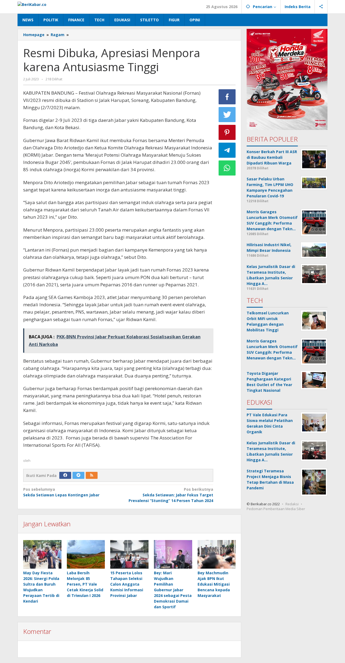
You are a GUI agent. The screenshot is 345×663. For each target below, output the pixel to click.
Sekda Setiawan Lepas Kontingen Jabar (61, 492)
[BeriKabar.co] (32, 3)
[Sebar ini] (227, 96)
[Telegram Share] (227, 150)
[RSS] (92, 475)
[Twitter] (78, 475)
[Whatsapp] (227, 168)
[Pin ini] (227, 132)
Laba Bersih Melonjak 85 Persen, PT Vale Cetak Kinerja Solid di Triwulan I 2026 (85, 584)
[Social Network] (321, 6)
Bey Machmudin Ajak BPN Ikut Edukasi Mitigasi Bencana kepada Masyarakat (214, 584)
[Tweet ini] (227, 114)
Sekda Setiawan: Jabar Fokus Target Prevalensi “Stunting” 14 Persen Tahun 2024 (171, 495)
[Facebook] (65, 475)
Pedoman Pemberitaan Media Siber (276, 508)
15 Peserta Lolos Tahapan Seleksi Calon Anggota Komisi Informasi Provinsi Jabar (126, 584)
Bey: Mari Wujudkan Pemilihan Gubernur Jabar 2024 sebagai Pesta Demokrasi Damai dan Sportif (173, 589)
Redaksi (292, 503)
